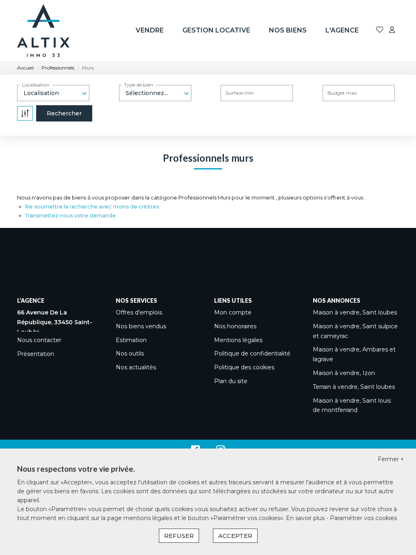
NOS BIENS (288, 30)
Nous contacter (39, 340)
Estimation (131, 340)
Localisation (36, 85)
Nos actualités (136, 367)
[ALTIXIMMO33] (43, 30)
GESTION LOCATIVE (216, 30)
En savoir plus (306, 518)
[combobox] (53, 93)
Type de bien (138, 85)
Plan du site (230, 381)
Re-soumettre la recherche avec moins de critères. (92, 206)
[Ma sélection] (380, 30)
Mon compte (232, 312)
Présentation (35, 354)
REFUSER (179, 536)
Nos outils (130, 353)
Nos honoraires (235, 326)
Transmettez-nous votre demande (70, 215)
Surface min (239, 93)
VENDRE (150, 30)
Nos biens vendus (141, 326)
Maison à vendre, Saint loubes (355, 312)
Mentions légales (238, 340)
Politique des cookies (244, 367)
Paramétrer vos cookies (363, 518)
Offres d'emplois (139, 312)
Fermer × (391, 459)
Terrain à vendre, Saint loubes (354, 386)
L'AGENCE (342, 30)
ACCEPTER (235, 536)
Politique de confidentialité (252, 353)
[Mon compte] (392, 30)
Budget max (342, 93)
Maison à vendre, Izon (344, 373)
